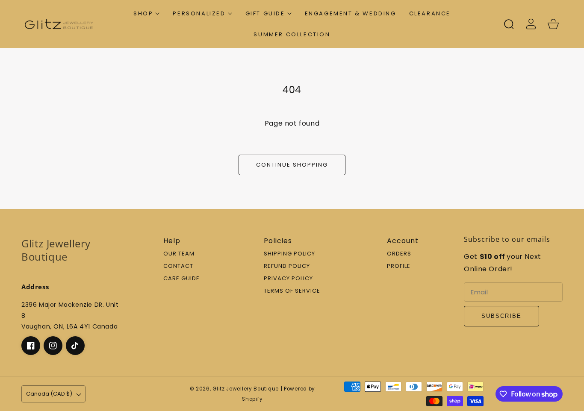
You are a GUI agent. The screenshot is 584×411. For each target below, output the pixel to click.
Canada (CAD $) (49, 394)
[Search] (508, 23)
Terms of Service (292, 291)
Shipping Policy (289, 254)
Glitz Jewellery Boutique (245, 388)
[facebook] (30, 345)
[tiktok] (75, 345)
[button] (146, 13)
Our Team (179, 254)
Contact (178, 266)
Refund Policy (287, 266)
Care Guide (181, 278)
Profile (398, 266)
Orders (399, 254)
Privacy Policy (288, 278)
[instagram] (53, 345)
